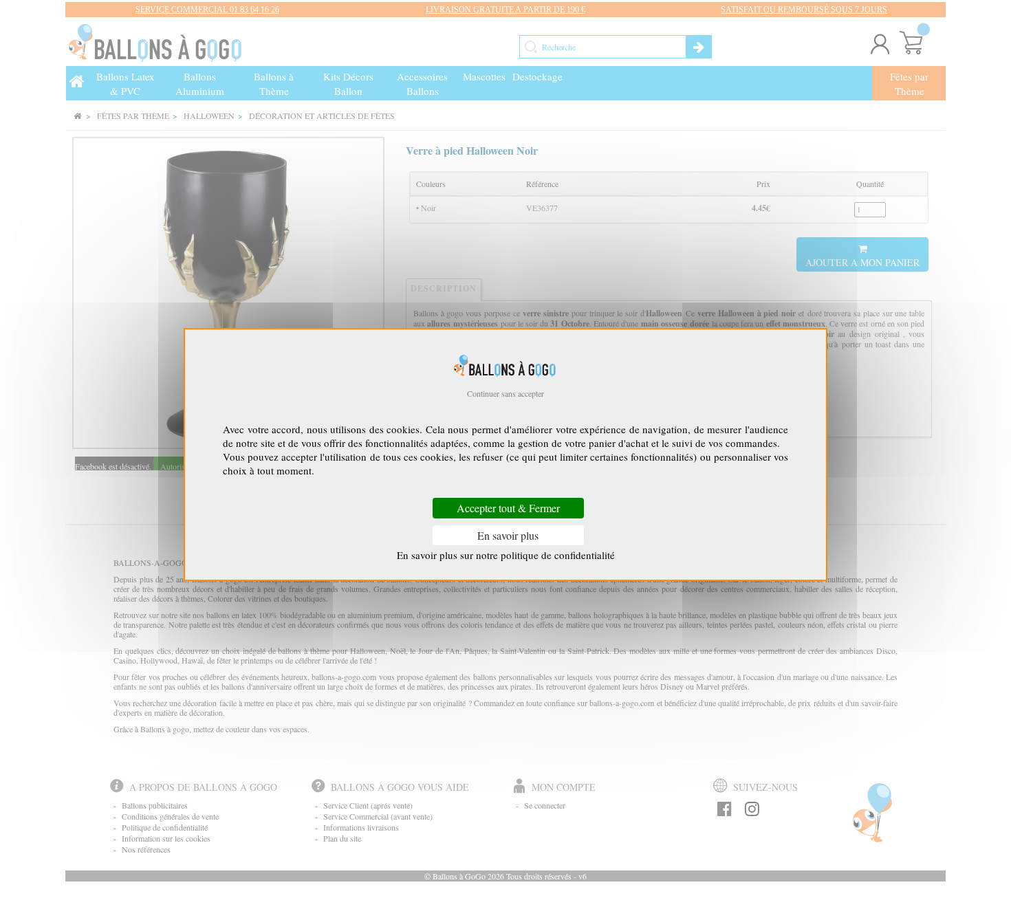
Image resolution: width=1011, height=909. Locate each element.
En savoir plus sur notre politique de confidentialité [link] (506, 555)
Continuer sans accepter (505, 393)
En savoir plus (508, 535)
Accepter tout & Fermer (508, 508)
